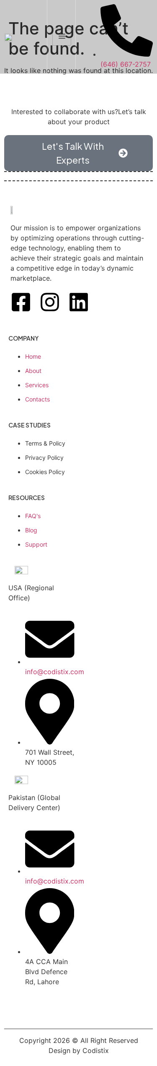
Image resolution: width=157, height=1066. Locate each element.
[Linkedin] (78, 302)
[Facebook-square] (20, 302)
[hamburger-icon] (61, 37)
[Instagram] (49, 302)
